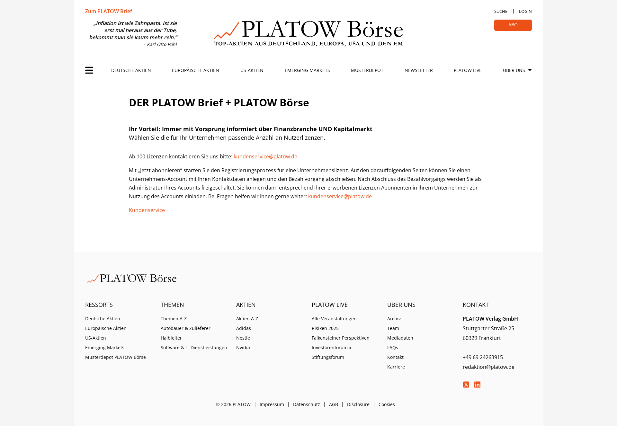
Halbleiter (171, 338)
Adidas (243, 328)
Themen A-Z (174, 318)
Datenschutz (306, 404)
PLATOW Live (468, 70)
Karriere (396, 367)
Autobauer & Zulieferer (185, 328)
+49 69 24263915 (483, 357)
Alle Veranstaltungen (334, 318)
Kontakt (395, 357)
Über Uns (514, 70)
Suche (500, 11)
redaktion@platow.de (488, 366)
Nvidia (243, 347)
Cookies (387, 404)
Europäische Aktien (195, 70)
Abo (513, 25)
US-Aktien (252, 70)
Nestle (243, 338)
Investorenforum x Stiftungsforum (331, 352)
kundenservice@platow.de (265, 156)
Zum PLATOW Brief (108, 11)
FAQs (392, 347)
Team (393, 328)
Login (525, 11)
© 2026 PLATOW (233, 404)
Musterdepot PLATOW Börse (115, 357)
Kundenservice (147, 210)
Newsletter (419, 70)
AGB (333, 404)
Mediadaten (400, 338)
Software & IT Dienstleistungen (194, 347)
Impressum (272, 404)
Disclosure (358, 404)
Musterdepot (367, 70)
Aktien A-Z (247, 318)
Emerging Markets (307, 70)
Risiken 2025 (325, 328)
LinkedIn (477, 384)
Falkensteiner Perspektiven (341, 338)
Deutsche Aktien (131, 70)
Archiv (394, 318)
